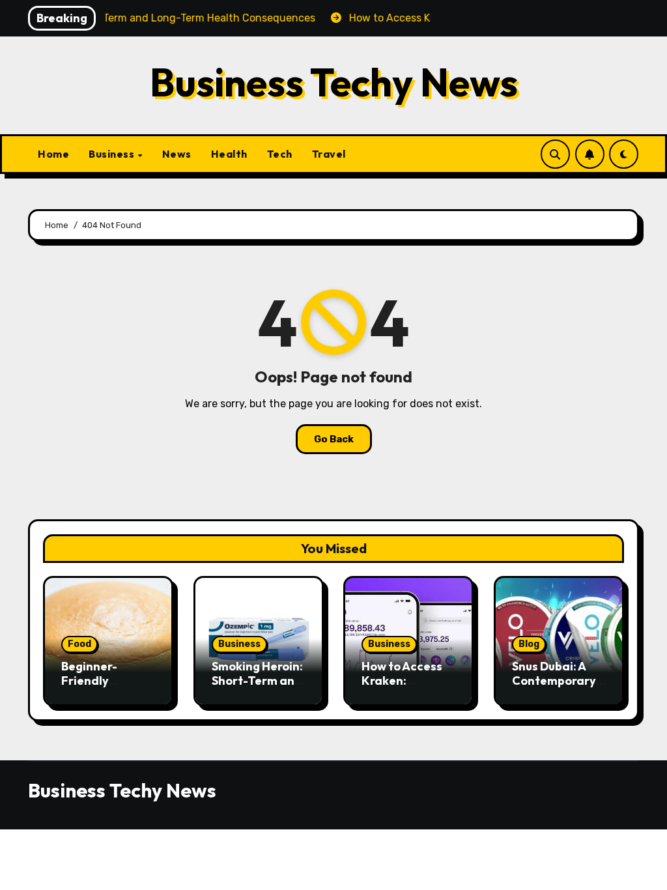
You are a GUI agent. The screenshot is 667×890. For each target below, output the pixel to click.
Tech (279, 153)
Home (53, 153)
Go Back (334, 439)
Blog (528, 644)
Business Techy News (334, 82)
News (177, 153)
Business (113, 153)
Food (79, 644)
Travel (329, 153)
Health (229, 153)
